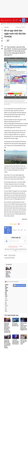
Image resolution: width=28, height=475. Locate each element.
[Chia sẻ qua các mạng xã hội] (25, 230)
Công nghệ (6, 27)
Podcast (5, 20)
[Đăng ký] (19, 285)
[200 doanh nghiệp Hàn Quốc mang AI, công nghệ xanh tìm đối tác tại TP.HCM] (7, 337)
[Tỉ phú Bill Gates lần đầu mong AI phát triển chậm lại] (15, 337)
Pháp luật (21, 23)
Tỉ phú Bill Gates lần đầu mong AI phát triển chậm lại (15, 341)
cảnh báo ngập (11, 255)
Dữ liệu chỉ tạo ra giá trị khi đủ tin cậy (15, 324)
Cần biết (13, 20)
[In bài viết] (2, 48)
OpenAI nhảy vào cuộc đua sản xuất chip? (23, 341)
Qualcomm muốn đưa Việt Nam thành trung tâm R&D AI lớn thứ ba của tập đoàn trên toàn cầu (7, 327)
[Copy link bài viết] (22, 230)
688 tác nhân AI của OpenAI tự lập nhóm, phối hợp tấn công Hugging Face (23, 326)
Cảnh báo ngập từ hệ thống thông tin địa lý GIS (8, 274)
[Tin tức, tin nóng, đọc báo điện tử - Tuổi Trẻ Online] (2, 20)
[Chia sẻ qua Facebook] (19, 230)
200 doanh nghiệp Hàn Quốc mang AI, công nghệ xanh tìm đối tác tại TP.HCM (7, 343)
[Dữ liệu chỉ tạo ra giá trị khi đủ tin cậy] (15, 320)
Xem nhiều (8, 23)
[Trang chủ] (1, 24)
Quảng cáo (17, 20)
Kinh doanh (26, 23)
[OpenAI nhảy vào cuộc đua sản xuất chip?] (23, 337)
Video (11, 23)
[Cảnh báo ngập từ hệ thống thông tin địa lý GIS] (8, 268)
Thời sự (14, 23)
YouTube (10, 20)
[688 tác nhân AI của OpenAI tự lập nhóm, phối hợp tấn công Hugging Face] (23, 320)
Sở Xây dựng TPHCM (9, 257)
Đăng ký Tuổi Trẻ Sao (23, 20)
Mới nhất (4, 23)
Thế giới (17, 23)
